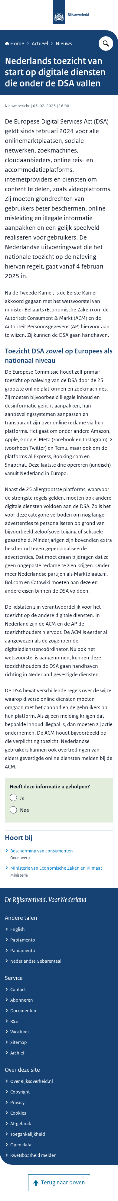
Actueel (40, 43)
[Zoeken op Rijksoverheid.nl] (106, 43)
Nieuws (64, 43)
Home (17, 43)
